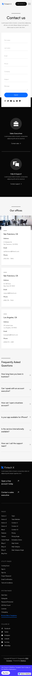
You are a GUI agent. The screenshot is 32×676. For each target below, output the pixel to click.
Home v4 (4, 526)
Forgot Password (6, 576)
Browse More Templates (9, 615)
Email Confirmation (6, 579)
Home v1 (3, 516)
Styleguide (4, 598)
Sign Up (3, 572)
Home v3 (4, 523)
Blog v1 (3, 543)
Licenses (3, 608)
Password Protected (7, 602)
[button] (29, 4)
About (3, 529)
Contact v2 (15, 526)
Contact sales (16, 143)
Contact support (16, 184)
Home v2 (4, 519)
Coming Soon (5, 566)
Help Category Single (18, 550)
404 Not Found (5, 605)
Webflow (23, 661)
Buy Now (5, 673)
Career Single (5, 540)
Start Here (4, 595)
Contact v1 (15, 523)
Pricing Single (15, 536)
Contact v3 (15, 529)
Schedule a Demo (17, 540)
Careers (3, 536)
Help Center (15, 543)
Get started (21, 3)
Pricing (14, 533)
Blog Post (4, 553)
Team (13, 516)
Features (3, 533)
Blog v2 (3, 546)
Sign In (3, 569)
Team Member (16, 519)
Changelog (4, 612)
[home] (7, 4)
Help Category (16, 546)
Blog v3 (3, 550)
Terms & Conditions (7, 583)
